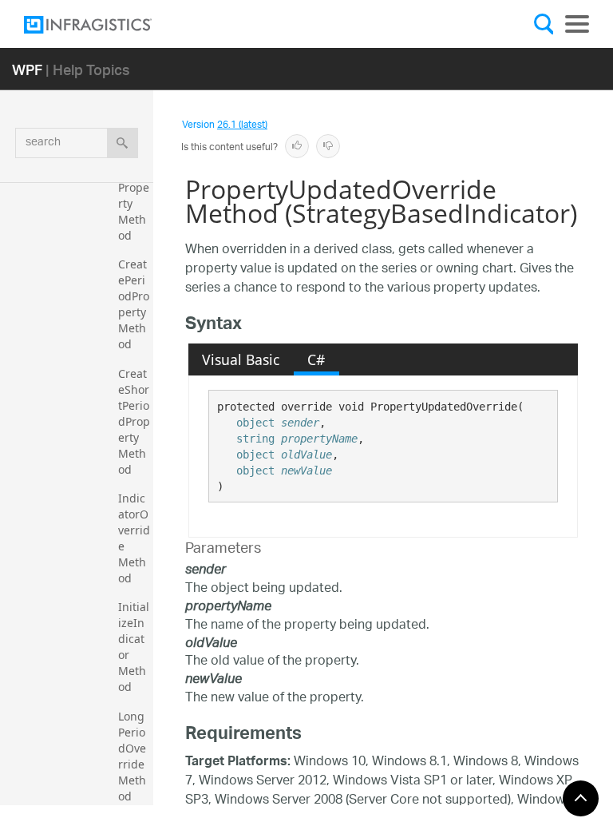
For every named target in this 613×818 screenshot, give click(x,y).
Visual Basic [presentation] (240, 359)
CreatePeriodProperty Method (133, 303)
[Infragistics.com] (104, 25)
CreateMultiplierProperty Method (133, 187)
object (255, 422)
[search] (122, 143)
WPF (27, 69)
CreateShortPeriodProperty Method (134, 421)
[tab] (241, 359)
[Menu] (577, 24)
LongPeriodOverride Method (133, 756)
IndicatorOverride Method (134, 538)
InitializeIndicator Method (133, 646)
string (255, 438)
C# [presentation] (316, 359)
